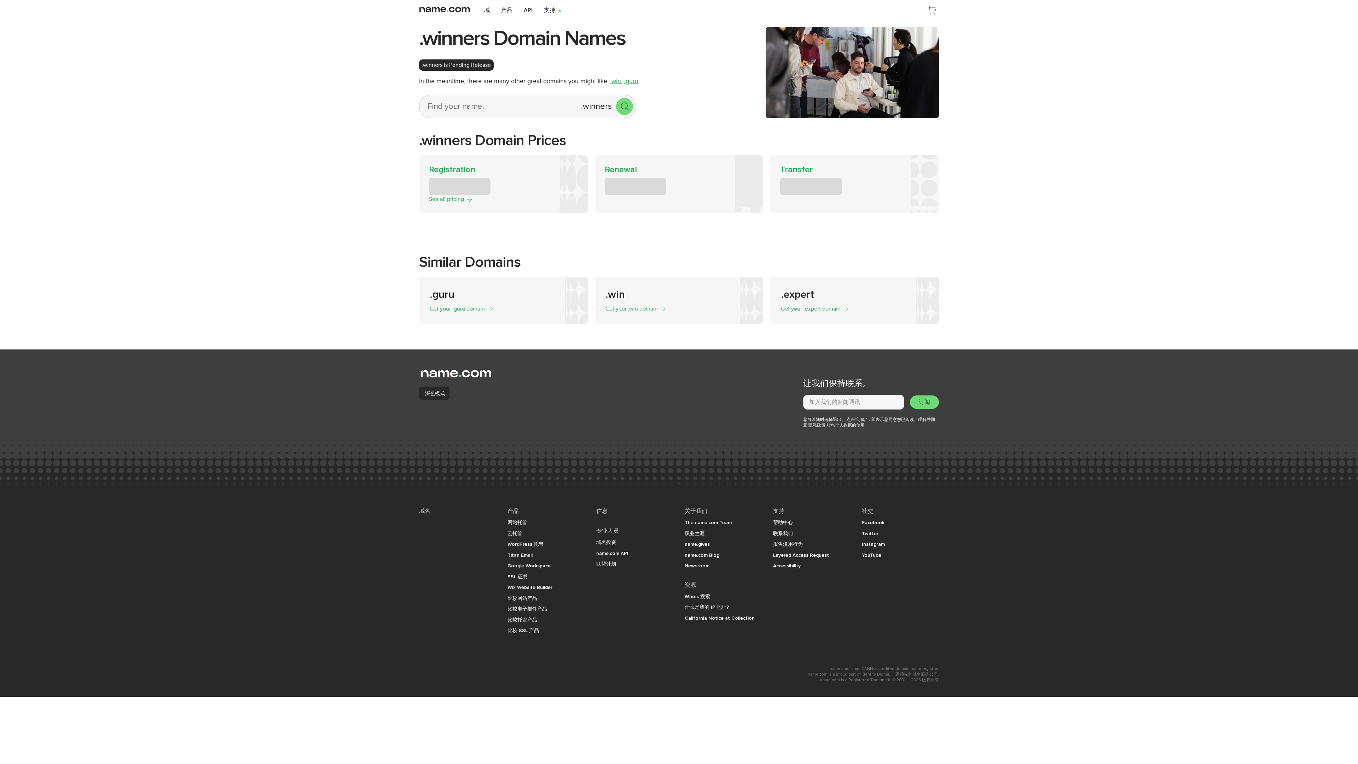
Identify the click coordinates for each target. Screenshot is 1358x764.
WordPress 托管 (525, 544)
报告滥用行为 (788, 544)
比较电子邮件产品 (527, 609)
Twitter (870, 533)
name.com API (612, 553)
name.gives (697, 544)
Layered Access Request (801, 555)
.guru (631, 81)
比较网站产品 (522, 598)
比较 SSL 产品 (523, 630)
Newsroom (697, 565)
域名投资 (606, 542)
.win (615, 81)
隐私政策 (816, 425)
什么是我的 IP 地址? (707, 607)
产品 (506, 10)
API (528, 10)
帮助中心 (783, 522)
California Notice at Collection (720, 618)
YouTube (871, 555)
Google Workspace (529, 565)
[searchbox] (500, 106)
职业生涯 (694, 533)
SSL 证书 (517, 576)
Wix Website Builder (529, 587)
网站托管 (517, 522)
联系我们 (783, 533)
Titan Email (520, 555)
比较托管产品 (522, 620)
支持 (552, 10)
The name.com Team (708, 522)
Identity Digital (875, 674)
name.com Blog (702, 555)
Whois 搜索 (697, 596)
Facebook (873, 522)
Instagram (873, 544)
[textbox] (853, 402)
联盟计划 (606, 564)
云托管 (514, 533)
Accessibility (787, 565)
